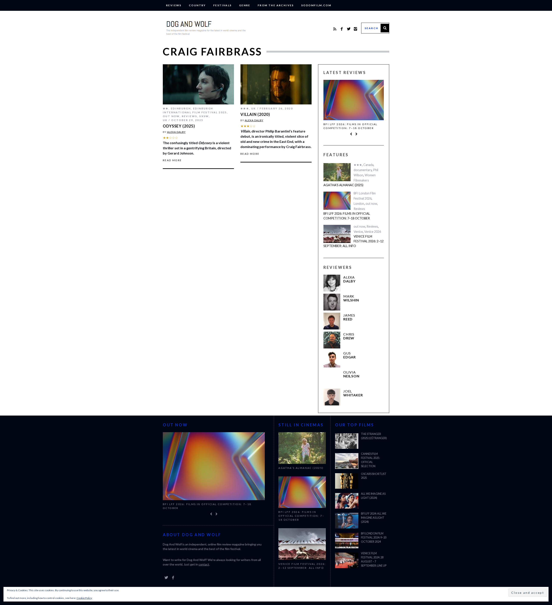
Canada (368, 165)
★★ (166, 108)
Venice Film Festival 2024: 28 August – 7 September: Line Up (373, 559)
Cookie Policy (84, 598)
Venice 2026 (372, 231)
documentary (363, 170)
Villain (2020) (255, 114)
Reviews (174, 5)
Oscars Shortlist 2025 (373, 476)
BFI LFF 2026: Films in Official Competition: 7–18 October (350, 126)
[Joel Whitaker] (331, 397)
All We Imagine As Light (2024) (373, 495)
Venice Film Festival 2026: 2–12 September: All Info (353, 241)
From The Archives (276, 5)
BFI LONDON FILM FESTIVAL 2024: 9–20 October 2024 (373, 537)
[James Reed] (331, 321)
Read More (172, 160)
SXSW (204, 116)
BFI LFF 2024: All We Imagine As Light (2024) (373, 517)
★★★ (244, 108)
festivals (222, 5)
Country (197, 5)
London (359, 203)
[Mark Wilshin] (331, 302)
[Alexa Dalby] (331, 283)
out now (171, 116)
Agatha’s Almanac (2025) (343, 185)
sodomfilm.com (316, 5)
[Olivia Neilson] (331, 378)
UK (165, 120)
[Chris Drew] (331, 340)
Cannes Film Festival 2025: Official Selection (370, 460)
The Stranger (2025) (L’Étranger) (374, 436)
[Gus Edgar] (331, 359)
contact (204, 564)
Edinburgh (181, 108)
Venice (358, 231)
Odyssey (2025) (179, 126)
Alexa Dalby (176, 132)
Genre (244, 5)
